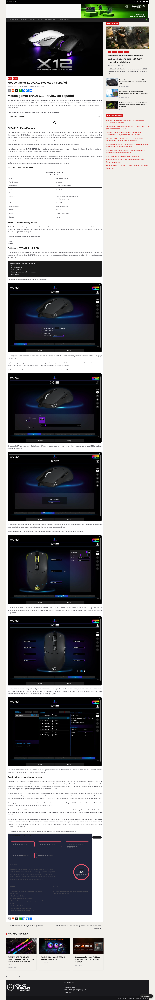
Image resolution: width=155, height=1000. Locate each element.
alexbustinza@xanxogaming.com (75, 990)
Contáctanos (64, 20)
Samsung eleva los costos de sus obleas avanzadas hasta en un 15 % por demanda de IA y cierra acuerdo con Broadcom (133, 93)
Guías (40, 20)
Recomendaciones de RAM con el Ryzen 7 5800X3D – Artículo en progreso (87, 959)
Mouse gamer (40, 86)
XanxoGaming (13, 20)
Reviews (32, 20)
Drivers (114, 51)
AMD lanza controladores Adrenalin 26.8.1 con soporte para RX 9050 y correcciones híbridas (125, 58)
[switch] (146, 996)
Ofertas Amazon (51, 20)
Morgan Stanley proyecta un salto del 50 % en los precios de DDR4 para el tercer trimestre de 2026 (132, 81)
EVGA (9, 78)
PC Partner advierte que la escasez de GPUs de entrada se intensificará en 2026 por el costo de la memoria (133, 104)
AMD (110, 51)
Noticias (24, 20)
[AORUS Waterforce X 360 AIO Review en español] (54, 939)
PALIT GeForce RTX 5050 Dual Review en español (122, 156)
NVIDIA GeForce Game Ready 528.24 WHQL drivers (25, 926)
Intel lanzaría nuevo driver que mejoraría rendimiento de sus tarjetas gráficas (78, 927)
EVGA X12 (33, 86)
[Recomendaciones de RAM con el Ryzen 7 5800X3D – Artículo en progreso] (88, 939)
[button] (99, 116)
